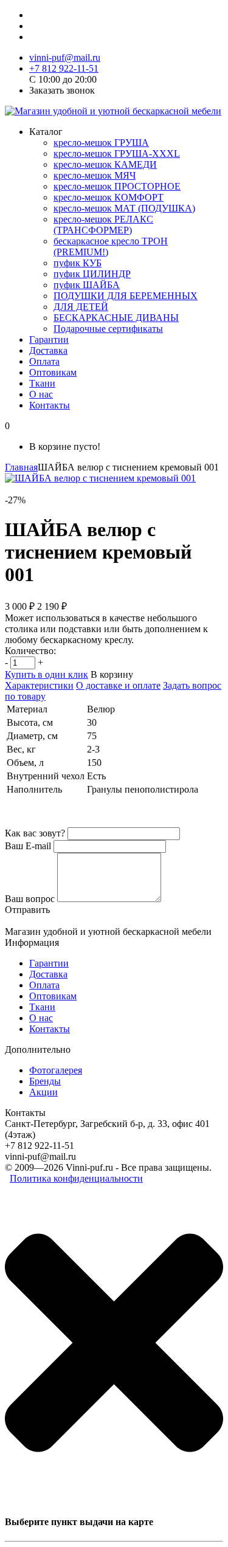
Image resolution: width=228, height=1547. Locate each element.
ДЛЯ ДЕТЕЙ (81, 306)
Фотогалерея (55, 1070)
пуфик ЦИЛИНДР (92, 274)
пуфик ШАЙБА (87, 285)
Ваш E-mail (28, 846)
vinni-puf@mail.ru (64, 57)
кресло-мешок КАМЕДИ (105, 164)
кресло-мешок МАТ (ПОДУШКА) (124, 208)
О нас (41, 394)
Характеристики (39, 685)
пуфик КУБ (78, 263)
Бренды (45, 1081)
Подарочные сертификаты (108, 328)
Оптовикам (53, 372)
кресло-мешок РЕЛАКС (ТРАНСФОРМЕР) (103, 224)
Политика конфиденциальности (76, 1178)
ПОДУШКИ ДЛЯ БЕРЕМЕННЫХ (126, 296)
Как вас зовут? (35, 833)
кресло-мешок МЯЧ (95, 175)
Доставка (48, 350)
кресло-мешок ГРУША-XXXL (117, 153)
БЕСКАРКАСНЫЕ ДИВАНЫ (116, 317)
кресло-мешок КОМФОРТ (109, 197)
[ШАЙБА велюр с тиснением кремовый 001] (100, 478)
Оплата (44, 361)
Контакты (49, 405)
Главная (21, 467)
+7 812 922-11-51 (63, 68)
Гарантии (49, 339)
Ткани (42, 383)
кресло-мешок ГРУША (101, 142)
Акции (43, 1092)
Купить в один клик (46, 674)
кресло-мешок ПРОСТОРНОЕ (117, 186)
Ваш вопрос (30, 899)
